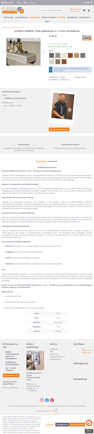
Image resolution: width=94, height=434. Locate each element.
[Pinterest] (91, 77)
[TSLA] (64, 61)
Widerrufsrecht (55, 359)
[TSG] (51, 55)
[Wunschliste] (84, 10)
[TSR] (70, 55)
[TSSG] (58, 55)
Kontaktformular (11, 375)
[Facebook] (88, 77)
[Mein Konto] (88, 10)
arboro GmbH (51, 411)
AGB (51, 352)
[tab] (41, 161)
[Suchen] (66, 10)
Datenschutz (54, 354)
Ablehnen (50, 425)
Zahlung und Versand (57, 357)
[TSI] (64, 55)
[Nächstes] (43, 52)
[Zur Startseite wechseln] (13, 10)
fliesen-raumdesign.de (10, 388)
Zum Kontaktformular (59, 129)
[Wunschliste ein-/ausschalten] (36, 39)
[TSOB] (58, 61)
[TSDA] (83, 55)
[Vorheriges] (4, 52)
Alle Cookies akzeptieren (81, 425)
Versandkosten (42, 406)
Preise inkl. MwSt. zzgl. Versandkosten (58, 44)
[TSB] (76, 55)
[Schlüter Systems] (87, 38)
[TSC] (51, 61)
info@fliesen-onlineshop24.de (15, 98)
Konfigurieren (62, 425)
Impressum (54, 349)
